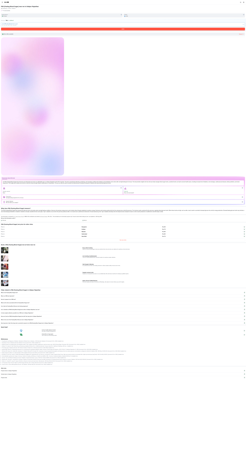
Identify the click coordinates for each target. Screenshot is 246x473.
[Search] (240, 2)
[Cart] (243, 2)
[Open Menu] (2, 2)
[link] (6, 2)
